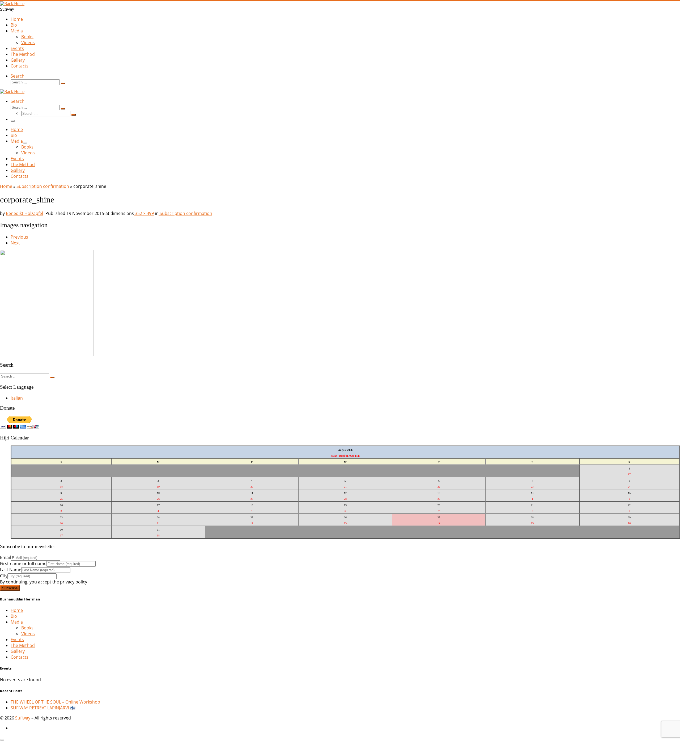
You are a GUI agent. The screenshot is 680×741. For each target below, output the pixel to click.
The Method (23, 645)
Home (6, 186)
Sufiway (22, 718)
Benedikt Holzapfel (24, 213)
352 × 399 (144, 213)
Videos (28, 634)
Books (27, 628)
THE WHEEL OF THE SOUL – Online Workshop (55, 702)
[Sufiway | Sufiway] (12, 3)
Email (5, 557)
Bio (14, 616)
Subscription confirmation (42, 186)
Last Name (10, 570)
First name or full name (23, 563)
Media (17, 622)
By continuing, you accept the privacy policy (43, 582)
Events (17, 639)
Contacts (19, 657)
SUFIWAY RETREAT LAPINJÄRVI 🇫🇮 (43, 708)
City (3, 576)
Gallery (18, 651)
